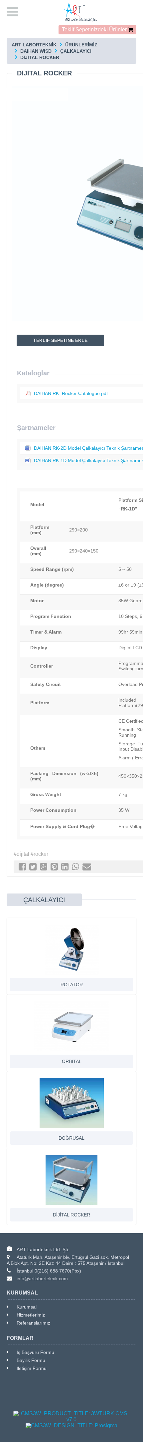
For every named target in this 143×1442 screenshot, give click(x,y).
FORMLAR (20, 1338)
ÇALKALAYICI (75, 51)
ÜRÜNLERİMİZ (81, 44)
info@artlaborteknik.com (42, 1278)
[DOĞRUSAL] (71, 1103)
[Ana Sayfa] (71, 12)
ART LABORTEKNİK (34, 44)
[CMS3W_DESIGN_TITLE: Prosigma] (71, 1426)
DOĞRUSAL (71, 1138)
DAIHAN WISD (36, 51)
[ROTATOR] (71, 950)
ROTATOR (72, 984)
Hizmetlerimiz (31, 1315)
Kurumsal (27, 1307)
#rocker (39, 854)
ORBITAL (71, 1061)
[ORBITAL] (71, 1026)
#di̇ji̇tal (21, 854)
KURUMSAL (22, 1293)
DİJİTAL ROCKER (39, 57)
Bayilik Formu (31, 1360)
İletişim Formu (32, 1368)
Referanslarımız (33, 1323)
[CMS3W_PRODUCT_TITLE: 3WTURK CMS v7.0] (71, 1417)
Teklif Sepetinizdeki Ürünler (94, 29)
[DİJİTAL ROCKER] (71, 1180)
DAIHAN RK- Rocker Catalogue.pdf (71, 393)
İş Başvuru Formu (35, 1352)
